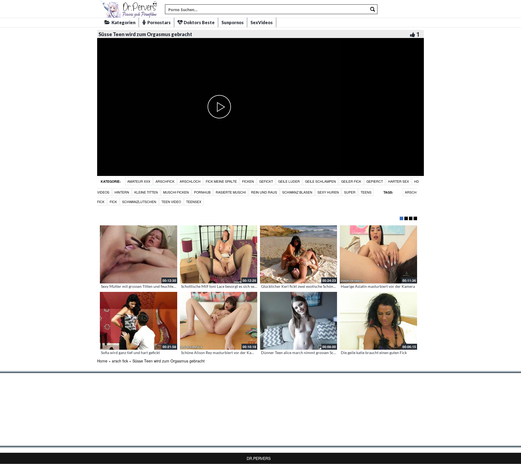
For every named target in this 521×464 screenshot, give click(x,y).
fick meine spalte (221, 181)
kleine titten (146, 192)
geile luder (289, 181)
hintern (122, 192)
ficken (248, 181)
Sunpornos (232, 22)
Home (102, 361)
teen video (171, 201)
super (349, 192)
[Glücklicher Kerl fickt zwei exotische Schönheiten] (298, 254)
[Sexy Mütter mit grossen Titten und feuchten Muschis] (138, 254)
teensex (193, 201)
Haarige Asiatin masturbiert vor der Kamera (378, 286)
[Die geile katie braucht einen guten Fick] (378, 321)
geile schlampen (320, 181)
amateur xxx (138, 181)
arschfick (164, 181)
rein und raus (264, 192)
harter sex (398, 181)
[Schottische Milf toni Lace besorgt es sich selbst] (218, 254)
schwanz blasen (297, 192)
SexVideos (261, 22)
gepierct (374, 181)
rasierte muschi (231, 192)
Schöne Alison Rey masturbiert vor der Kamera (220, 352)
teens (366, 192)
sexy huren (328, 192)
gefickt (266, 181)
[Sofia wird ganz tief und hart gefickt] (138, 321)
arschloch (190, 181)
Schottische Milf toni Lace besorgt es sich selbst (220, 286)
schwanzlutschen (139, 201)
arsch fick (120, 361)
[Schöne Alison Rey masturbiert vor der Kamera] (218, 321)
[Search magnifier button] (372, 9)
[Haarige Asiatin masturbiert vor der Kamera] (378, 254)
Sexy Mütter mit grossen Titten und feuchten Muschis (145, 286)
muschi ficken (176, 192)
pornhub (202, 192)
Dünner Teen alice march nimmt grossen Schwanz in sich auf (311, 352)
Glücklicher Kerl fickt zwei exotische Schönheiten (302, 286)
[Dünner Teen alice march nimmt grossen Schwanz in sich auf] (298, 321)
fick (113, 201)
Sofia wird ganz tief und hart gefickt (130, 352)
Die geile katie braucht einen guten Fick (374, 352)
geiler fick (351, 181)
